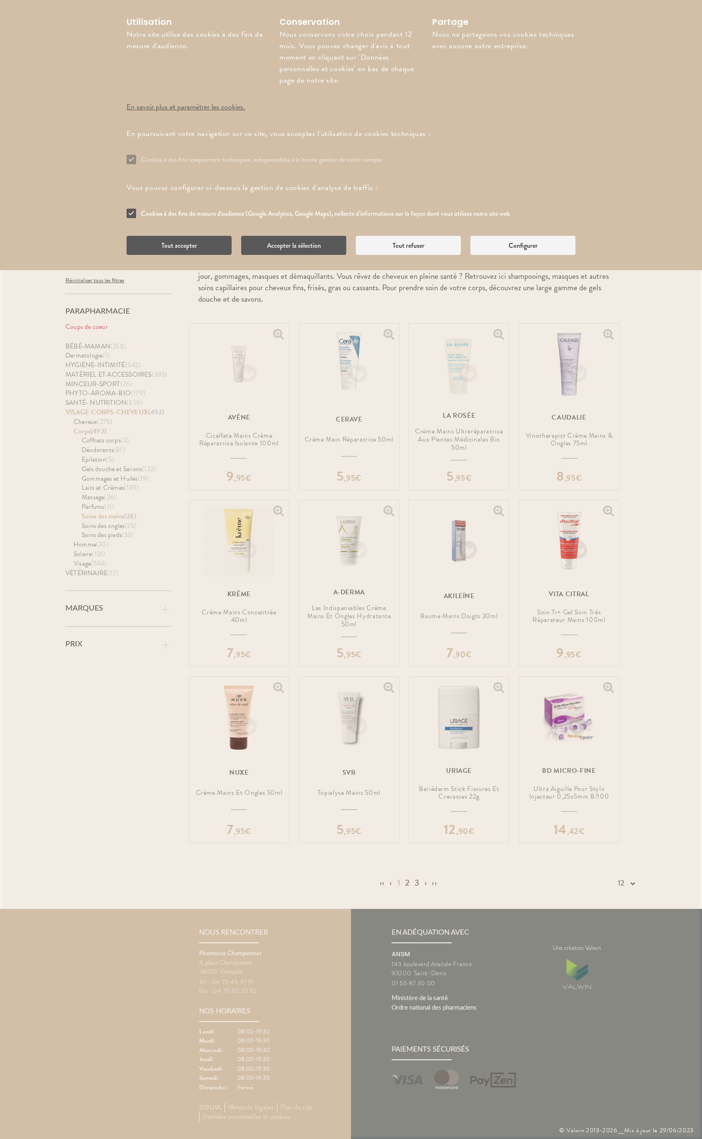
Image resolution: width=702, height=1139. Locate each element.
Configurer (523, 245)
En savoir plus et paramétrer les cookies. (186, 107)
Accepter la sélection (294, 245)
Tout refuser (409, 245)
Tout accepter (179, 245)
